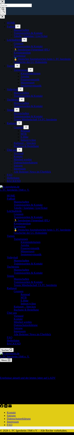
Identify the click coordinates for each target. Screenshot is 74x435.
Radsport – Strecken (25, 306)
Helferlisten (13, 340)
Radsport (12, 288)
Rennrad (25, 294)
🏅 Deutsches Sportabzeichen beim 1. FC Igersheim (42, 229)
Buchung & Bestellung (26, 309)
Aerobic (25, 245)
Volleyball (12, 257)
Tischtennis (13, 266)
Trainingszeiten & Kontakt (28, 204)
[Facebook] (2, 406)
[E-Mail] (10, 406)
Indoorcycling (28, 303)
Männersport (27, 251)
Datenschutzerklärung (26, 325)
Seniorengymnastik (31, 254)
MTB (24, 297)
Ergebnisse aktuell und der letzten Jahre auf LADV (28, 377)
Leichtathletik (14, 211)
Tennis (10, 275)
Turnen (11, 235)
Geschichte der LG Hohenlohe (30, 232)
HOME (11, 195)
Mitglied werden (23, 322)
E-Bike (24, 300)
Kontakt (18, 318)
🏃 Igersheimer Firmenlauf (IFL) (32, 220)
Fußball (11, 198)
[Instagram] (6, 406)
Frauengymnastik (30, 248)
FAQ (9, 337)
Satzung (18, 328)
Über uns (12, 312)
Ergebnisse (20, 226)
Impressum (20, 331)
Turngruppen (21, 239)
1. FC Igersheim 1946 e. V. (14, 189)
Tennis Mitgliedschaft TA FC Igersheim (35, 285)
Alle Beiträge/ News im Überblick (32, 334)
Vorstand (18, 315)
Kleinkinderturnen (30, 242)
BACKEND (14, 343)
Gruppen (18, 214)
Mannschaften (21, 201)
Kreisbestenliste (22, 223)
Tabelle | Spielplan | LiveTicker (30, 207)
